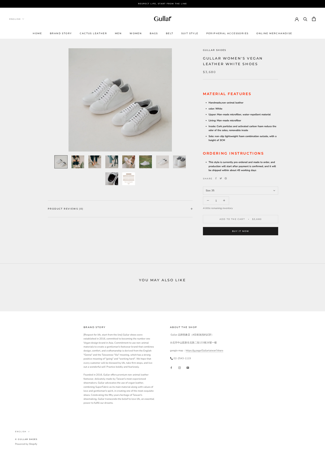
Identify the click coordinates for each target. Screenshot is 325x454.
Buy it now (240, 231)
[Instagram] (179, 368)
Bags (154, 33)
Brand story (61, 33)
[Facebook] (216, 178)
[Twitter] (221, 178)
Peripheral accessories (227, 33)
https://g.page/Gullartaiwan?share (204, 350)
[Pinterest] (226, 178)
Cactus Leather (93, 33)
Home (37, 33)
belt (169, 33)
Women (136, 33)
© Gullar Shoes (26, 439)
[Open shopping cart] (314, 19)
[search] (305, 19)
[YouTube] (188, 368)
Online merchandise (274, 33)
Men (118, 33)
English (15, 19)
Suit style (189, 33)
